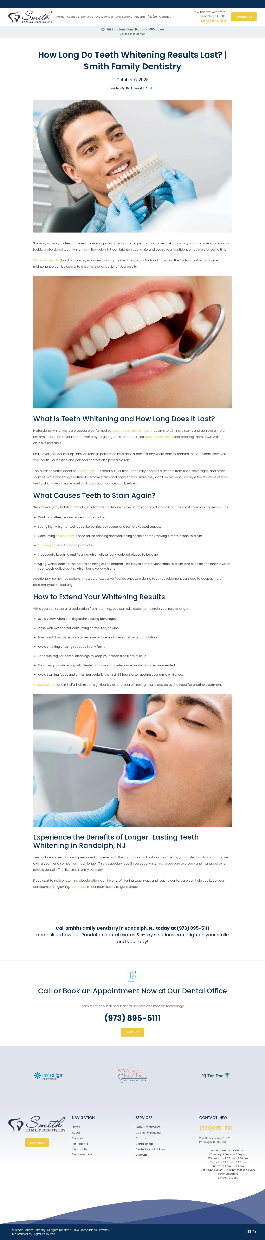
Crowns (141, 1138)
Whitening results (46, 260)
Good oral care (44, 684)
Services (77, 1138)
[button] (87, 17)
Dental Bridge (145, 1144)
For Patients (80, 1144)
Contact (165, 17)
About (76, 1133)
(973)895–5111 (215, 1128)
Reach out (78, 887)
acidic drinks (65, 536)
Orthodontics (104, 17)
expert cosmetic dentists (131, 430)
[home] (30, 16)
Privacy (104, 1230)
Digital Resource (44, 1234)
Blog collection (82, 1154)
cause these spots (159, 437)
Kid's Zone (152, 17)
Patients (139, 17)
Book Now (133, 1032)
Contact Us (244, 17)
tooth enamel (87, 471)
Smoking (44, 545)
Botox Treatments (148, 1127)
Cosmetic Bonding (148, 1133)
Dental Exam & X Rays (150, 1149)
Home (60, 17)
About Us (73, 17)
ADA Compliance (85, 1230)
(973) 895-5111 (214, 20)
